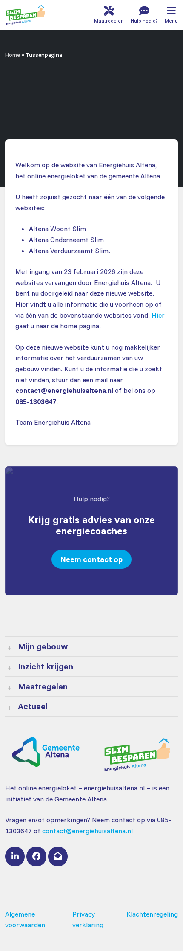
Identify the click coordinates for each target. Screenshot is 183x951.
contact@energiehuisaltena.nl (87, 831)
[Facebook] (36, 856)
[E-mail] (58, 856)
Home (12, 54)
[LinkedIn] (15, 856)
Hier (158, 315)
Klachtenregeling (152, 914)
